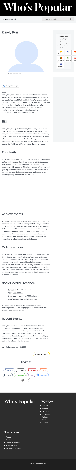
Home (4, 19)
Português (46, 414)
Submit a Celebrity (13, 443)
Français (45, 406)
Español (45, 408)
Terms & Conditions (13, 448)
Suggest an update (41, 354)
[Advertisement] (26, 193)
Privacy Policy (11, 445)
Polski (44, 420)
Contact (9, 440)
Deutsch (45, 411)
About (8, 437)
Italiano (45, 417)
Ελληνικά (45, 423)
